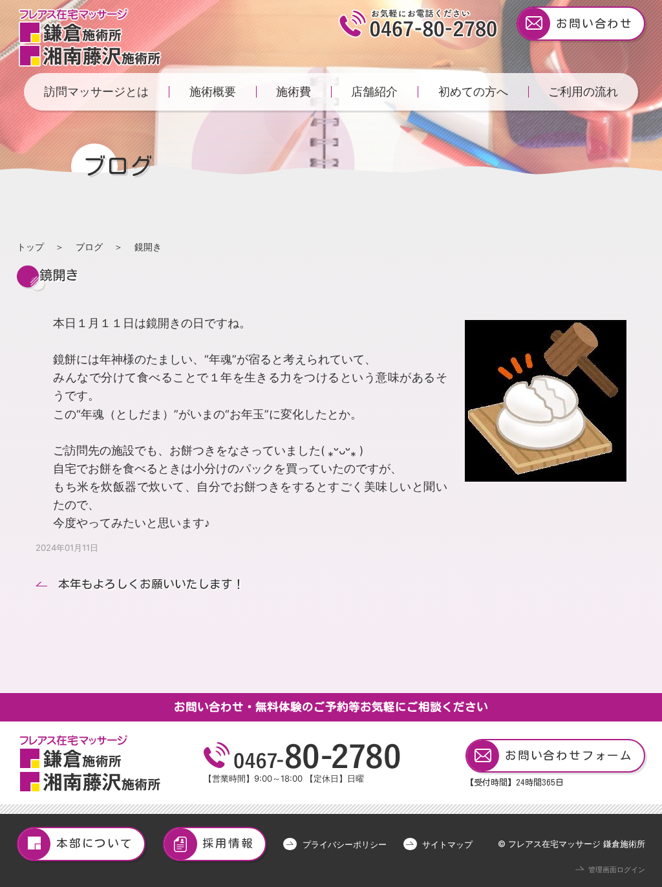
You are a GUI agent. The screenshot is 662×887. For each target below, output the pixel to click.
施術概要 (212, 91)
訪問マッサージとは (96, 91)
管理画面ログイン (616, 870)
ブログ (89, 246)
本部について (94, 843)
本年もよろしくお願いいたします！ (151, 584)
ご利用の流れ (583, 91)
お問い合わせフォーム (569, 755)
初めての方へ (473, 91)
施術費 (293, 91)
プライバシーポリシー (344, 844)
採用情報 (227, 843)
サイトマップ (447, 844)
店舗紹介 (374, 91)
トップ (30, 246)
